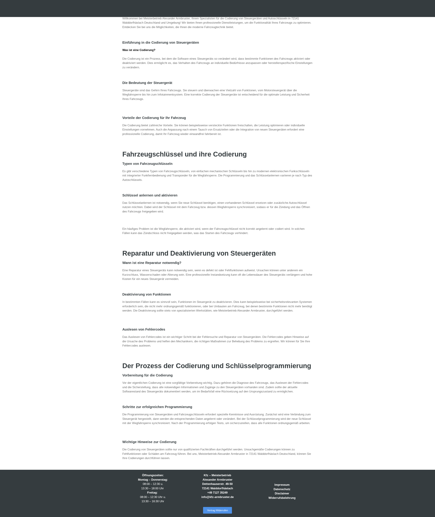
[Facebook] (271, 476)
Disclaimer (282, 493)
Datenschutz (282, 489)
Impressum (282, 484)
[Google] (292, 476)
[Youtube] (285, 476)
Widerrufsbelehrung (281, 497)
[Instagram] (278, 476)
